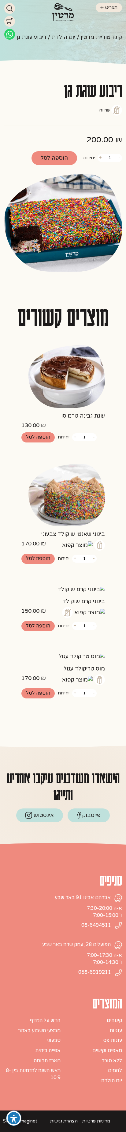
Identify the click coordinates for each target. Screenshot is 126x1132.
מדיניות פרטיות (96, 1121)
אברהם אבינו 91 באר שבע (83, 897)
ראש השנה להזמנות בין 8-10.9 (33, 1074)
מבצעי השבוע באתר (39, 1031)
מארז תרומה (47, 1061)
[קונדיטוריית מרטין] (63, 11)
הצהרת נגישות (64, 1121)
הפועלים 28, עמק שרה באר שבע (76, 944)
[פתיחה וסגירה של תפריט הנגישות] (13, 1118)
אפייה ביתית (48, 1050)
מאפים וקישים (107, 1050)
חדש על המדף (45, 1020)
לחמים (115, 1070)
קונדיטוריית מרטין (101, 37)
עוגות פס (112, 1040)
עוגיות (115, 1031)
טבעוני (54, 1040)
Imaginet (28, 1121)
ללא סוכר (112, 1061)
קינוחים (114, 1020)
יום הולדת (63, 37)
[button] (38, 437)
